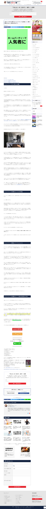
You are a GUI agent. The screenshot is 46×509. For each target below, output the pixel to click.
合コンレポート (17, 496)
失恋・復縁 (34, 74)
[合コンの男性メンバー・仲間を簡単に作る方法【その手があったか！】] (17, 422)
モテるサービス (17, 503)
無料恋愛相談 (34, 89)
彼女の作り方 (34, 79)
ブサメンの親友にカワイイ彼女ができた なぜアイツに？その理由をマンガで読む (17, 334)
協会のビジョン (35, 67)
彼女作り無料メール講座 (12, 4)
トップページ (6, 4)
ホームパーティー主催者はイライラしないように (10, 81)
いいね (7, 399)
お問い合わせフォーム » (23, 393)
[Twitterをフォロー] (28, 413)
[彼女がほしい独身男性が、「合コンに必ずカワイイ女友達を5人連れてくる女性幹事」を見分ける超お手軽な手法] (8, 433)
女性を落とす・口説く (35, 77)
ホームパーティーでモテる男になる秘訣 (9, 79)
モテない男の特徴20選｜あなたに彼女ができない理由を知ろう (39, 125)
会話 (33, 64)
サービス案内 (34, 4)
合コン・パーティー (21, 19)
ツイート (14, 399)
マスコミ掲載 (34, 57)
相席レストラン (35, 94)
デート (33, 52)
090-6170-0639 (10, 393)
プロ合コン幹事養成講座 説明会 (27, 4)
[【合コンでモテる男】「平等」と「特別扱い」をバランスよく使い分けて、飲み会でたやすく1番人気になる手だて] (17, 433)
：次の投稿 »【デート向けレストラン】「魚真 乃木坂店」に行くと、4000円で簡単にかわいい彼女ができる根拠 (25, 454)
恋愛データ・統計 (35, 84)
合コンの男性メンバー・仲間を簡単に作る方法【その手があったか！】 (17, 427)
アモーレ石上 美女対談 (35, 47)
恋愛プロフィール (39, 4)
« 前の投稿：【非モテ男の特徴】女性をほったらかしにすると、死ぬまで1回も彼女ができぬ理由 (9, 454)
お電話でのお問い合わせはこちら (35, 500)
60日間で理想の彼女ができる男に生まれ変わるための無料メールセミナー (13, 369)
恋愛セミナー (17, 498)
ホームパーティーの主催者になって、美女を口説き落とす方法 (11, 82)
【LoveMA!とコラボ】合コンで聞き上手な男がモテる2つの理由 (39, 116)
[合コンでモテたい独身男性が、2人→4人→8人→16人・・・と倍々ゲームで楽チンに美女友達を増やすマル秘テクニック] (26, 433)
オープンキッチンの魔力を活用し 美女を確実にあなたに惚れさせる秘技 (17, 329)
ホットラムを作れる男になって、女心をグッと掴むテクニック (39, 121)
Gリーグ (34, 44)
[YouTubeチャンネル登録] (29, 413)
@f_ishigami (12, 406)
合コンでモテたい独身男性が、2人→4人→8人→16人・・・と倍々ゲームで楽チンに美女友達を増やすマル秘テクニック (26, 439)
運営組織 (5, 502)
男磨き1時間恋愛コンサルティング (10, 367)
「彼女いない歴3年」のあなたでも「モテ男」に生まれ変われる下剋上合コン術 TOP (11, 19)
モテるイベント (35, 59)
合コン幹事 (34, 72)
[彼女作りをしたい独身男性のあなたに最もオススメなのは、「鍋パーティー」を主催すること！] (8, 422)
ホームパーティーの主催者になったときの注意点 (10, 80)
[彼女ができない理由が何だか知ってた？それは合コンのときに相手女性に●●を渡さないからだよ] (26, 422)
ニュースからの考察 (35, 54)
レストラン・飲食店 (35, 62)
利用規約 (5, 503)
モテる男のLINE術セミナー (19, 4)
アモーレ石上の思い (35, 49)
